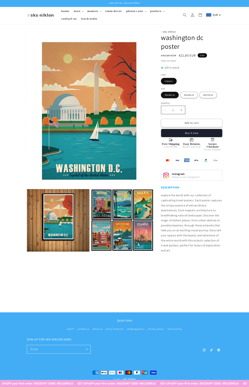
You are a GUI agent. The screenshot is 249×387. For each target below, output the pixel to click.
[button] (78, 11)
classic (169, 81)
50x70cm (208, 94)
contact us (83, 328)
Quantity (165, 102)
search (70, 328)
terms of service (115, 328)
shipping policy (135, 328)
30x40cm (170, 94)
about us (97, 328)
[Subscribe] (86, 349)
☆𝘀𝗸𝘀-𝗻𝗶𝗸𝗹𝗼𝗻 (128, 379)
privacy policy (156, 328)
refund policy (174, 328)
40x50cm (189, 94)
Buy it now (192, 133)
